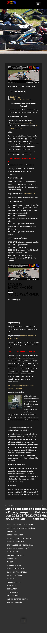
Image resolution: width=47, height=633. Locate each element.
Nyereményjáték (14, 565)
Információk (12, 558)
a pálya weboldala (29, 193)
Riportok (11, 579)
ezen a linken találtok (25, 123)
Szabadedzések (13, 582)
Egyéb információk (15, 535)
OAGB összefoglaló (15, 569)
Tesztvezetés (13, 592)
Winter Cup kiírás (14, 602)
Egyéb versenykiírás (15, 542)
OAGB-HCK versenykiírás (20, 99)
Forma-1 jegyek (13, 552)
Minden (10, 562)
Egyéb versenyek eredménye (19, 538)
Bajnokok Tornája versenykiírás (21, 528)
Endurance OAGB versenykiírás (20, 545)
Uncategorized (13, 596)
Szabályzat (12, 585)
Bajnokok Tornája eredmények (20, 525)
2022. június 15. (16, 97)
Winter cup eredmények (17, 599)
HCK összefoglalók (15, 555)
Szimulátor (12, 589)
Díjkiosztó (11, 531)
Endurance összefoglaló (18, 548)
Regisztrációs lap (14, 575)
